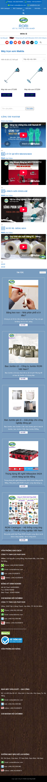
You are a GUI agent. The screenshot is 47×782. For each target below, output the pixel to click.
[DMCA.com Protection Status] (5, 633)
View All (42, 272)
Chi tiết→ (23, 325)
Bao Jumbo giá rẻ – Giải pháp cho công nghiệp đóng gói (23, 421)
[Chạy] (2, 150)
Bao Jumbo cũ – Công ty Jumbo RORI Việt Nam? (23, 367)
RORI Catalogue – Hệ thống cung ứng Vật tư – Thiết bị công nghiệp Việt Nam (23, 529)
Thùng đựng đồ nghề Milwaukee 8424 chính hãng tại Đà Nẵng (23, 475)
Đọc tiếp (6, 95)
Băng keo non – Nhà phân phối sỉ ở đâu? (23, 314)
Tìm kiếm (29, 109)
